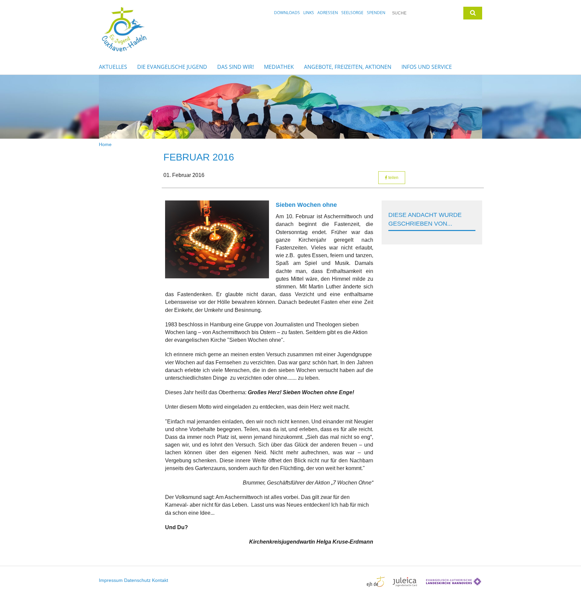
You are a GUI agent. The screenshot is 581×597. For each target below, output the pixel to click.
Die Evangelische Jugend (172, 67)
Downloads (287, 12)
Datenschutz (137, 580)
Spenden (376, 12)
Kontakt (160, 580)
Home (105, 144)
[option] (290, 107)
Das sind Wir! (235, 67)
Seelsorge (352, 12)
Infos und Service (426, 67)
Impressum (111, 580)
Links (308, 12)
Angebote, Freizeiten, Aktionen (347, 67)
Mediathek (279, 67)
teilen (392, 177)
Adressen (327, 12)
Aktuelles (113, 67)
